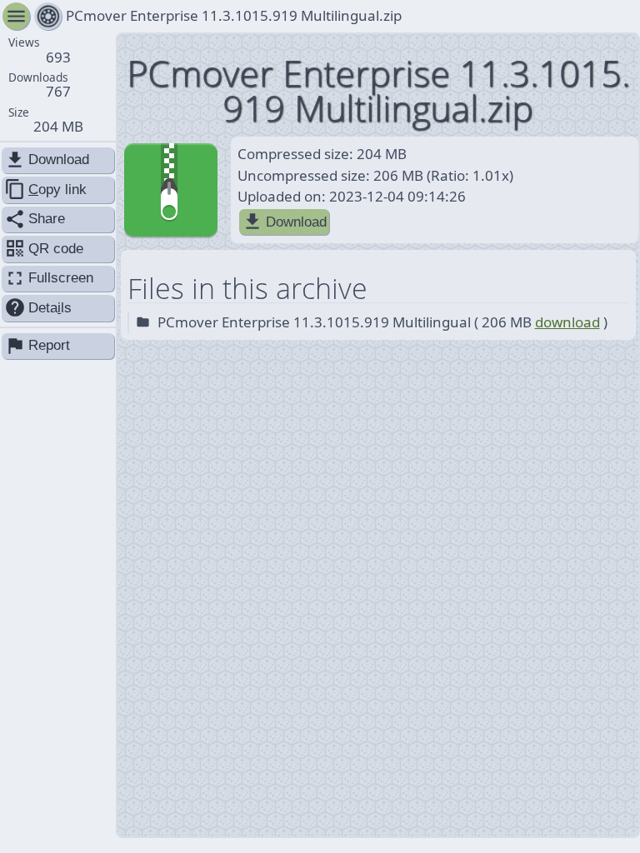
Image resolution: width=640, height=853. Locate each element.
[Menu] (48, 16)
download (567, 322)
